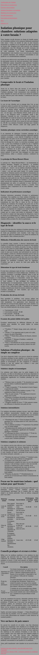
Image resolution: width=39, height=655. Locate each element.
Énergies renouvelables (8, 7)
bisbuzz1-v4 (4, 23)
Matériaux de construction (8, 13)
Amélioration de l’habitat (8, 2)
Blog (2, 20)
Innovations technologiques (9, 18)
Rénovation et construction (9, 5)
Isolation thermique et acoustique (10, 10)
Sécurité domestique (7, 15)
